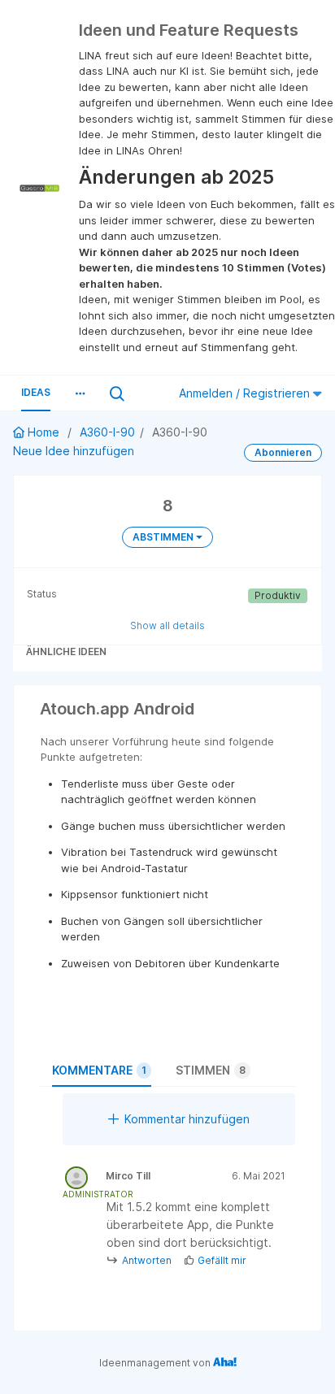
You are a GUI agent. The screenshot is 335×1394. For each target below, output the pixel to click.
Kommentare (99, 1070)
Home (43, 432)
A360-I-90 (107, 432)
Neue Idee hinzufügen (73, 451)
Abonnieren (283, 452)
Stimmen (211, 1070)
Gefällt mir (222, 1260)
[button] (80, 393)
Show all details (167, 625)
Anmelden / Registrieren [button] (246, 393)
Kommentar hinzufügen (187, 1119)
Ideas (35, 392)
